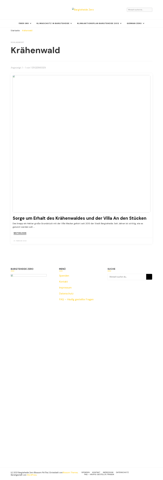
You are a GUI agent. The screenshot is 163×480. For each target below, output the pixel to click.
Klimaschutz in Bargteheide (53, 23)
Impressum (65, 287)
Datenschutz (66, 293)
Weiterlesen (20, 233)
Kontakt (63, 281)
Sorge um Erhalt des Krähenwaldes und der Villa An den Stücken (79, 218)
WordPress (32, 475)
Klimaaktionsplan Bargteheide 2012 (98, 23)
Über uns (24, 23)
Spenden (64, 275)
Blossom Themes (70, 472)
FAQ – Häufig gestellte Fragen (76, 299)
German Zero (134, 23)
